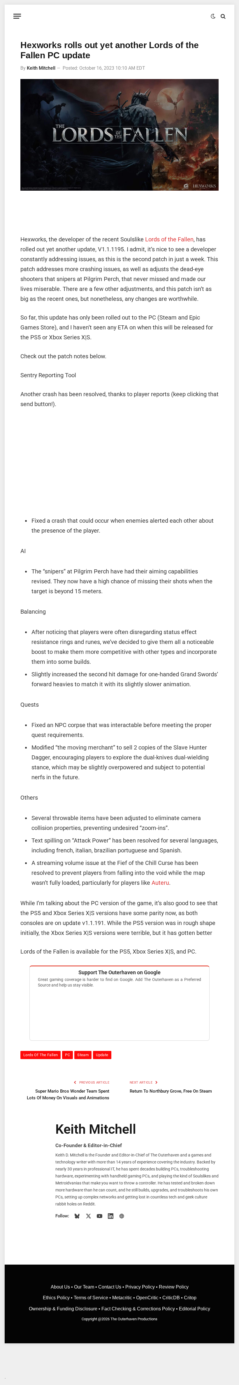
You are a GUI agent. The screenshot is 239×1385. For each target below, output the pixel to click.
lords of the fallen (40, 1055)
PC (67, 1055)
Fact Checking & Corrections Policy (138, 1308)
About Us (61, 1286)
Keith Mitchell (41, 68)
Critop (190, 1297)
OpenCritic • (149, 1297)
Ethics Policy (57, 1297)
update (102, 1055)
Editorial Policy (194, 1308)
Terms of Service (91, 1297)
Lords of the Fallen (169, 239)
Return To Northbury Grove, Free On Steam (171, 1091)
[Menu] (17, 16)
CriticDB (171, 1297)
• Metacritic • (122, 1297)
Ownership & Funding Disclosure (64, 1308)
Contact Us (109, 1286)
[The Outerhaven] (120, 16)
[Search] (222, 16)
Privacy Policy (140, 1286)
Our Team (84, 1286)
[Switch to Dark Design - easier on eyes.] (213, 16)
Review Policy (174, 1286)
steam (83, 1055)
